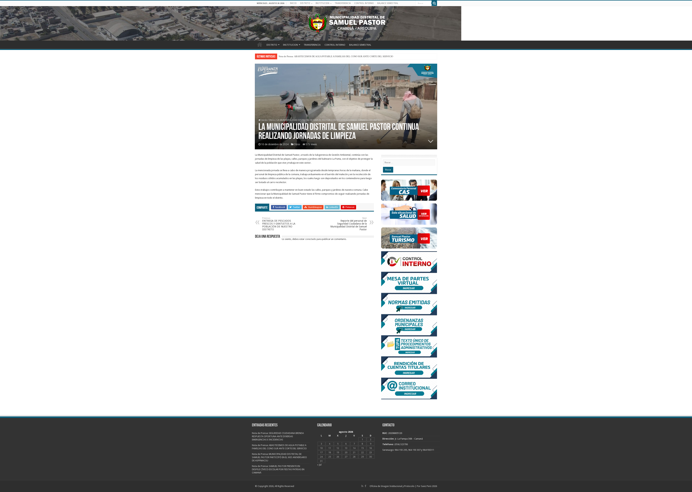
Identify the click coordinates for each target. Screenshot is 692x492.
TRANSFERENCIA (343, 3)
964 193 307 (414, 450)
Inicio (264, 120)
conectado (310, 239)
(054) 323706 (401, 444)
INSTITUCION (322, 3)
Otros (272, 120)
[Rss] (362, 486)
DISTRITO (305, 3)
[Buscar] (434, 3)
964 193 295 (401, 450)
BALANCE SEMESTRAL (387, 3)
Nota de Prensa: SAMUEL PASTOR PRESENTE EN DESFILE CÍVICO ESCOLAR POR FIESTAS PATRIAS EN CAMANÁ (278, 469)
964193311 (428, 450)
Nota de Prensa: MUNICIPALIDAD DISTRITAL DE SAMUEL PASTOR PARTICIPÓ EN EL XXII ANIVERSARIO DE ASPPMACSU (279, 457)
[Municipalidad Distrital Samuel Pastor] (346, 22)
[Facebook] (365, 486)
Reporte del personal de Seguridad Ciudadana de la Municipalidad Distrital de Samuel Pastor (348, 224)
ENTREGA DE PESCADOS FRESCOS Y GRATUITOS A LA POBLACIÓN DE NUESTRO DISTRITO (278, 224)
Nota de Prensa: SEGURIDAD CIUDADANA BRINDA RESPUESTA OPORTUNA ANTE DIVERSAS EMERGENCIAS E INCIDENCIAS (344, 56)
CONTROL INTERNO (364, 3)
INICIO (293, 3)
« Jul (319, 464)
